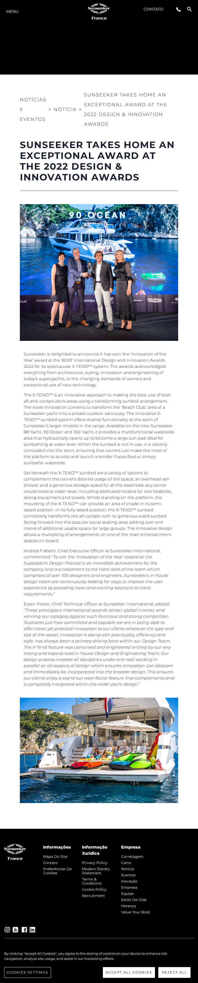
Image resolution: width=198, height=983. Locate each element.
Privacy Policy (95, 862)
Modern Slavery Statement (96, 871)
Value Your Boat (135, 912)
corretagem (132, 856)
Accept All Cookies (129, 972)
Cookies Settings (27, 972)
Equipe (127, 893)
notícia (127, 869)
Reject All (174, 972)
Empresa (129, 887)
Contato (153, 9)
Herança (128, 906)
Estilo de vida (133, 899)
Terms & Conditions (92, 881)
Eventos (128, 875)
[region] (99, 964)
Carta (126, 862)
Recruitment (93, 895)
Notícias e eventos (33, 109)
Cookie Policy (94, 889)
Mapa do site (55, 856)
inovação (129, 881)
